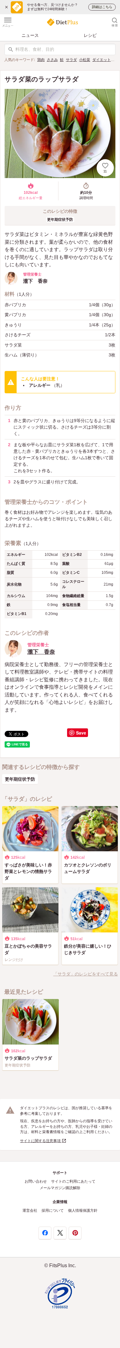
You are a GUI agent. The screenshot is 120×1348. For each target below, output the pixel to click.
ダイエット (101, 60)
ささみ (52, 60)
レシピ (90, 35)
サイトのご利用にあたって (73, 1181)
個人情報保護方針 (83, 1210)
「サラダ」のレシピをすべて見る (85, 973)
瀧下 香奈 (41, 652)
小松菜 (84, 60)
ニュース (30, 35)
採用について (53, 1210)
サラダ (71, 60)
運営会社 (29, 1210)
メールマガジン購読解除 (60, 1188)
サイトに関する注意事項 (41, 1141)
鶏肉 (41, 60)
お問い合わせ (36, 1181)
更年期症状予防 (60, 219)
